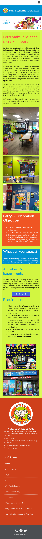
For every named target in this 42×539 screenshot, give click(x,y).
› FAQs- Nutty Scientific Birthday (16, 503)
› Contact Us (8, 497)
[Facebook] (16, 530)
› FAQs (6, 475)
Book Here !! (21, 294)
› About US (8, 480)
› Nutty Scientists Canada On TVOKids (18, 508)
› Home (7, 463)
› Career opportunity (12, 492)
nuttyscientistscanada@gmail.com (18, 446)
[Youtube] (25, 530)
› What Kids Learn (11, 469)
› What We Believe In (12, 486)
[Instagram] (21, 530)
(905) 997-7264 (12, 448)
